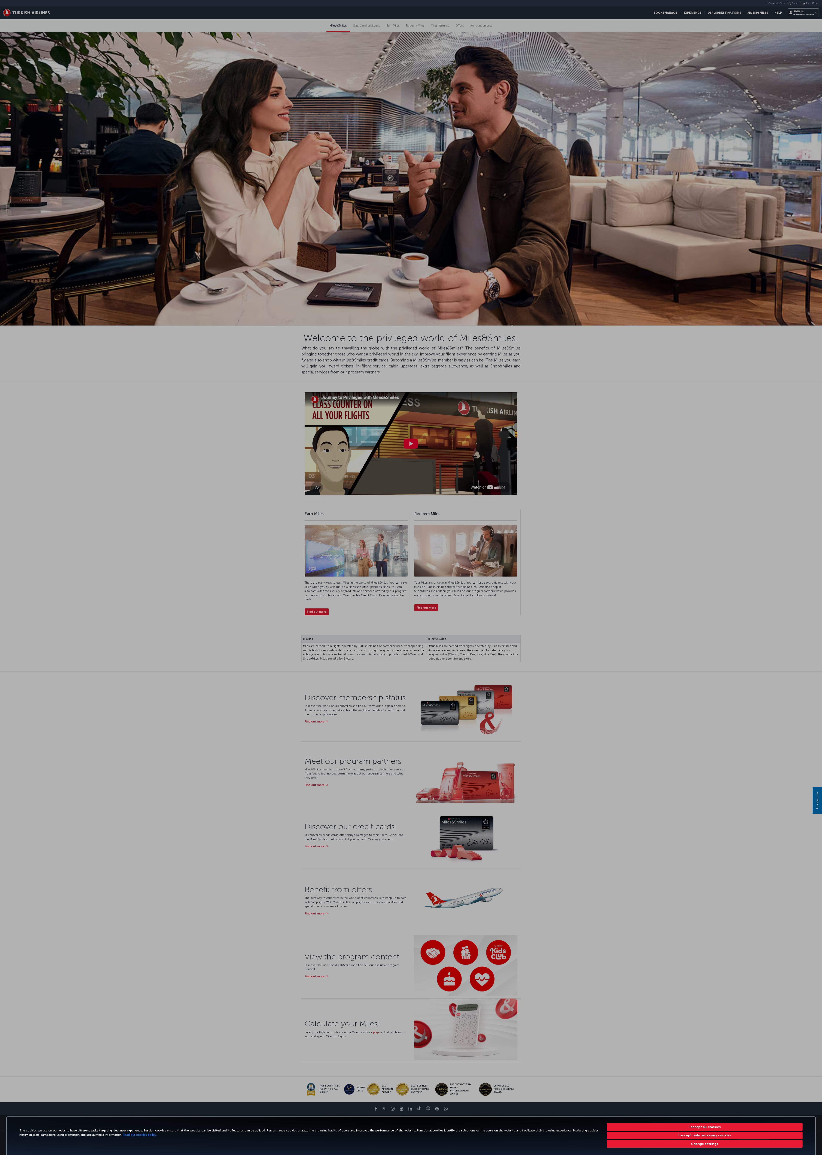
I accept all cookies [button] (705, 1127)
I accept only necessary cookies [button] (704, 1135)
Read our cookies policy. (140, 1135)
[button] (705, 1144)
